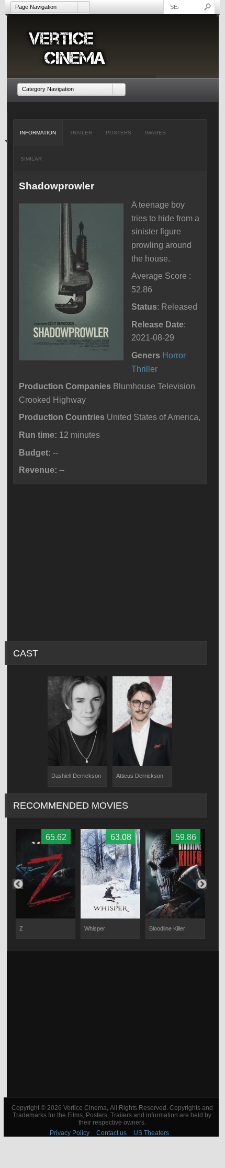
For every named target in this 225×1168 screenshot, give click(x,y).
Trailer (81, 132)
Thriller (144, 369)
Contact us (111, 1133)
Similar (31, 159)
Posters (118, 132)
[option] (77, 731)
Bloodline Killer (167, 928)
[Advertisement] (113, 1024)
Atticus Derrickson (139, 776)
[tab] (38, 133)
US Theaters (151, 1133)
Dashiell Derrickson (76, 776)
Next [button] (201, 884)
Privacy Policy (69, 1133)
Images (155, 132)
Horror (174, 355)
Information (38, 132)
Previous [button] (18, 884)
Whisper (94, 928)
